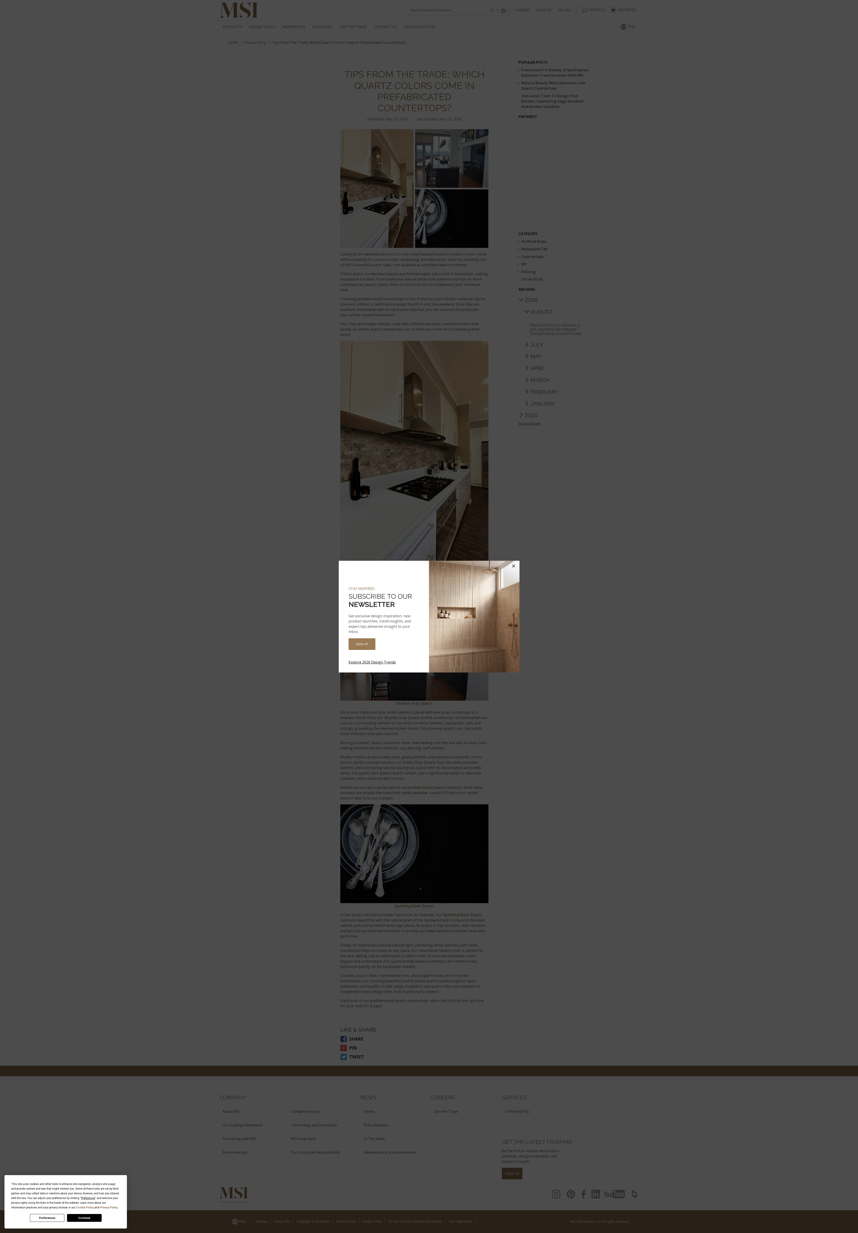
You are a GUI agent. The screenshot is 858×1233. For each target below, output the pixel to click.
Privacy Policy (109, 1207)
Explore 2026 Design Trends (372, 662)
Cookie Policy (85, 1207)
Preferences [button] (88, 1198)
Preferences (47, 1218)
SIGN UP (362, 644)
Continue (84, 1218)
